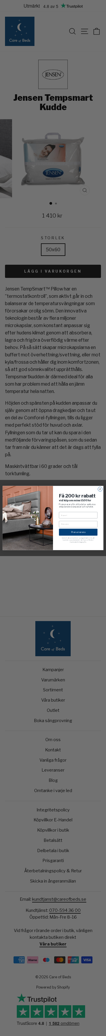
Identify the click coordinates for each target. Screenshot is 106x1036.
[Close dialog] (100, 489)
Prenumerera (78, 532)
